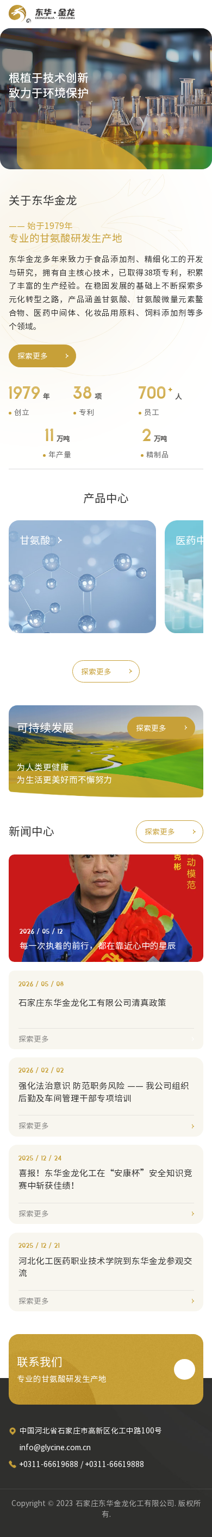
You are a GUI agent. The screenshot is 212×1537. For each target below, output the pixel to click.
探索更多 (32, 356)
